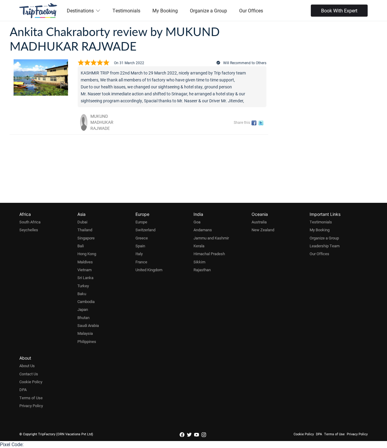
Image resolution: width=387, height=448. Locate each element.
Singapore (86, 238)
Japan (82, 309)
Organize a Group (208, 10)
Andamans (203, 229)
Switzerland (145, 229)
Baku (81, 293)
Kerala (199, 246)
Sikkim (199, 262)
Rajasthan (202, 269)
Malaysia (85, 333)
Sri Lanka (85, 277)
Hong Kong (86, 253)
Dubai (82, 222)
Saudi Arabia (88, 325)
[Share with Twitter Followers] (262, 123)
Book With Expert (339, 10)
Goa (197, 222)
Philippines (86, 341)
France (141, 262)
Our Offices (251, 10)
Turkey (83, 285)
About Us (27, 365)
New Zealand (263, 229)
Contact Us (28, 374)
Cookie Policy (30, 381)
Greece (141, 238)
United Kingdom (148, 269)
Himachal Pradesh (209, 253)
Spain (140, 246)
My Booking (165, 10)
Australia (259, 222)
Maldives (85, 262)
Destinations (80, 10)
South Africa (30, 222)
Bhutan (83, 317)
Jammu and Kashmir (211, 238)
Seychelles (28, 229)
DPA (23, 389)
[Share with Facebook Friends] (255, 123)
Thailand (84, 229)
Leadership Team (325, 246)
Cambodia (86, 301)
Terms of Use (31, 397)
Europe (141, 222)
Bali (80, 246)
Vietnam (84, 269)
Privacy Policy (31, 405)
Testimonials (126, 10)
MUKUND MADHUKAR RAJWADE (101, 122)
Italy (139, 253)
